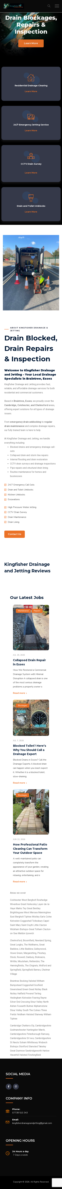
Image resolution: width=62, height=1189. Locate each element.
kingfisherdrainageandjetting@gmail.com (32, 1123)
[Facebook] (9, 1086)
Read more (19, 693)
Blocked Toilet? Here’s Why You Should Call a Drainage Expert (29, 750)
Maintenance (23, 611)
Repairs (37, 611)
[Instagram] (16, 1086)
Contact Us (14, 534)
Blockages (22, 705)
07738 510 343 (20, 1112)
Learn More (31, 43)
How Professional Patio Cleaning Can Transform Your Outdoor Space (30, 849)
